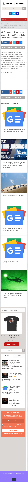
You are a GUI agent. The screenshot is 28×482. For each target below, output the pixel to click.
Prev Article (8, 47)
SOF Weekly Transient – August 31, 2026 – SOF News (15, 387)
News (6, 23)
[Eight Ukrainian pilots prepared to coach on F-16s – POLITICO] (14, 215)
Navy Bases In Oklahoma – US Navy (13, 196)
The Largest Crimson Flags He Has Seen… (15, 399)
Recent (7, 356)
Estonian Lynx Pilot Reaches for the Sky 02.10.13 (14, 362)
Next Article (19, 47)
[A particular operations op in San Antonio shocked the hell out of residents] (14, 281)
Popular (19, 356)
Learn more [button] (23, 475)
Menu (4, 19)
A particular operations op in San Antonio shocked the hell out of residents (12, 295)
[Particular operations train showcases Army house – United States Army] (14, 117)
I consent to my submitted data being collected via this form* (13, 425)
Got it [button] (14, 479)
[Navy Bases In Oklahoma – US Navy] (14, 183)
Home (2, 23)
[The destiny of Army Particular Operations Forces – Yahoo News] (14, 248)
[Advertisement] (14, 84)
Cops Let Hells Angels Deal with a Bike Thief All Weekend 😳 (15, 375)
